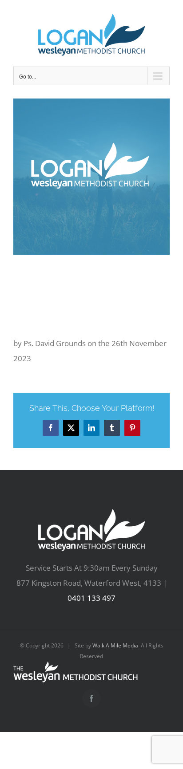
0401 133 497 (91, 598)
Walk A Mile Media (115, 645)
